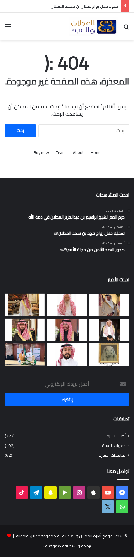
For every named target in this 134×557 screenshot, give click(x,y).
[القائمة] (8, 29)
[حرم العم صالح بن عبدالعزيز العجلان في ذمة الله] (67, 305)
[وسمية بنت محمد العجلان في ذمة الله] (109, 354)
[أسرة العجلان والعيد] (93, 26)
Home (96, 152)
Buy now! (41, 152)
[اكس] (108, 506)
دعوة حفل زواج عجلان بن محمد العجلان (84, 6)
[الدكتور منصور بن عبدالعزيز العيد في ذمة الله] (109, 305)
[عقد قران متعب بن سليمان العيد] (67, 354)
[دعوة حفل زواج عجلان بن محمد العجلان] (67, 330)
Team (61, 152)
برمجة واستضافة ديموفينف (67, 546)
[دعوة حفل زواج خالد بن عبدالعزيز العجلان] (25, 330)
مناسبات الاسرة (112, 455)
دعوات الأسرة (114, 445)
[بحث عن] (126, 29)
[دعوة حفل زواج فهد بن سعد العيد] (25, 305)
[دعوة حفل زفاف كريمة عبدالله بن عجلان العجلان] (109, 330)
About (78, 152)
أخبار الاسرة (116, 436)
